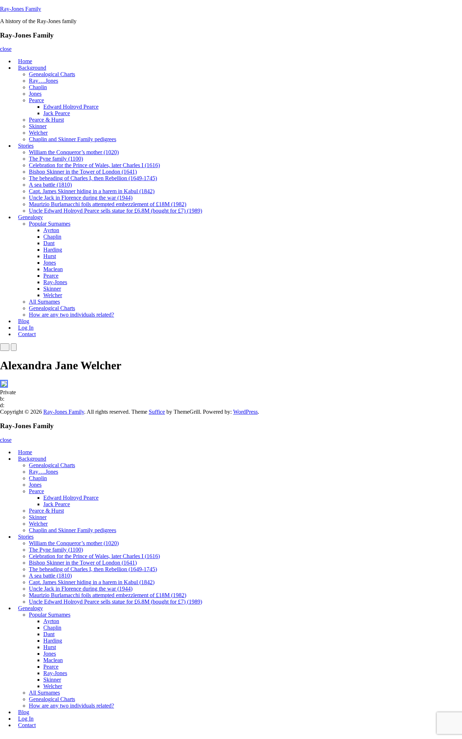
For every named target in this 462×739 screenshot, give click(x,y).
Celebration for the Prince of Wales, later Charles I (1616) (94, 165)
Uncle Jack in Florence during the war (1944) (80, 198)
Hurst (49, 256)
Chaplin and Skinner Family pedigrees (72, 139)
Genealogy (30, 217)
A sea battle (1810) (50, 185)
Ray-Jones (55, 282)
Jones (35, 94)
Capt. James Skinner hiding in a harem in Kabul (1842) (91, 191)
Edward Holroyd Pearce (71, 107)
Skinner (38, 126)
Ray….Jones (43, 81)
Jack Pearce (56, 113)
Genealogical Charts (52, 74)
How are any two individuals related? (71, 315)
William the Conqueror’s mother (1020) (74, 152)
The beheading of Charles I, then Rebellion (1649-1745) (93, 178)
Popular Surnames (49, 224)
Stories (26, 146)
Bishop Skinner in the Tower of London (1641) (83, 172)
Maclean (53, 269)
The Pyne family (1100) (56, 159)
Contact (27, 334)
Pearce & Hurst (46, 120)
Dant (49, 243)
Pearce (36, 100)
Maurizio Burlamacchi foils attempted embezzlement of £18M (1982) (107, 204)
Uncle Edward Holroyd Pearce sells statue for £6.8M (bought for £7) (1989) (115, 211)
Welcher (38, 133)
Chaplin (38, 87)
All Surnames (44, 302)
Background (32, 68)
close (6, 49)
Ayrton (51, 230)
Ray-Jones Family (20, 9)
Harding (52, 250)
